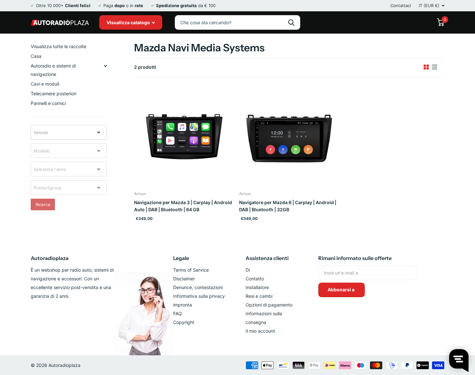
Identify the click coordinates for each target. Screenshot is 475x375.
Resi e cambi (259, 296)
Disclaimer (184, 278)
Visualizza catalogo (129, 22)
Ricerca (43, 204)
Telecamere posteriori (53, 93)
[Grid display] (426, 67)
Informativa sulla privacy (199, 296)
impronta (182, 304)
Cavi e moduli (45, 84)
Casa (36, 56)
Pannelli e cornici (48, 103)
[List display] (434, 67)
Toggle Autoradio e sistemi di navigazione (105, 65)
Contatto (255, 278)
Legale (181, 258)
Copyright (183, 322)
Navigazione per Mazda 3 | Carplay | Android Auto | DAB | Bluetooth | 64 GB (183, 206)
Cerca (291, 22)
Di (248, 270)
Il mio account (260, 331)
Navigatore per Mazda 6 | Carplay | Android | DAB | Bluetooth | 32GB (287, 206)
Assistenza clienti (267, 258)
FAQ (177, 313)
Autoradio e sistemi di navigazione (53, 70)
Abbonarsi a (341, 289)
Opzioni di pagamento (269, 304)
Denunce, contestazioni (198, 287)
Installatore (257, 287)
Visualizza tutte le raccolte (58, 46)
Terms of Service (191, 270)
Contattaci (400, 5)
